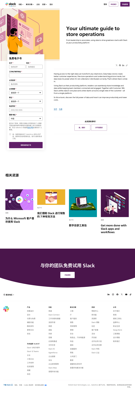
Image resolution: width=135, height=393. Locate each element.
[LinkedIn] (123, 65)
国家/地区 (13, 115)
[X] (122, 294)
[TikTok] (131, 294)
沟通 (60, 109)
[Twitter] (117, 65)
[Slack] (10, 4)
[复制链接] (127, 65)
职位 (11, 97)
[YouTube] (126, 294)
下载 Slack (7, 385)
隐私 (16, 385)
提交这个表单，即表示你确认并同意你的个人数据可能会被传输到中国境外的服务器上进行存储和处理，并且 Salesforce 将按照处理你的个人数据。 (25, 126)
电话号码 (12, 106)
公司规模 (12, 89)
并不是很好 (99, 127)
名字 (11, 63)
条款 (20, 385)
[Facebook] (120, 65)
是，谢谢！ (82, 127)
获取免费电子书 (26, 145)
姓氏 (28, 63)
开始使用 (125, 4)
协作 (55, 109)
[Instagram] (113, 294)
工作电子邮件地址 (15, 71)
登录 (105, 4)
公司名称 (12, 80)
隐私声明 (30, 127)
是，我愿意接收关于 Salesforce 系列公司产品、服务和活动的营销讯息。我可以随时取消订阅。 (27, 136)
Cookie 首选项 (28, 385)
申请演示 (114, 4)
